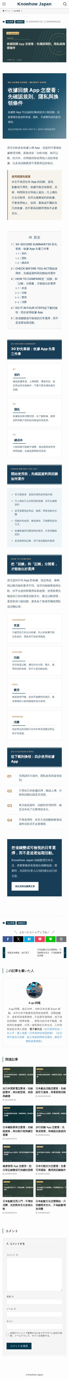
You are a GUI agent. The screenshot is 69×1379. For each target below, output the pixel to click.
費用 (24, 297)
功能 (24, 292)
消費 (24, 302)
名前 (10, 1296)
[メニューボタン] (4, 4)
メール (11, 1309)
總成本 (25, 262)
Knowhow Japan (34, 4)
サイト (10, 1321)
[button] (8, 939)
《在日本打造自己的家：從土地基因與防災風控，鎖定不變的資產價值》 (34, 1037)
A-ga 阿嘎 (34, 1002)
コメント (12, 1255)
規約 (24, 253)
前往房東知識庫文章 (25, 886)
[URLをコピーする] (61, 939)
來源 (24, 288)
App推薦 (10, 22)
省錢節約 (20, 22)
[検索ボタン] (65, 4)
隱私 (24, 258)
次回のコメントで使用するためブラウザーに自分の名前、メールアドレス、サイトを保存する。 (36, 1334)
